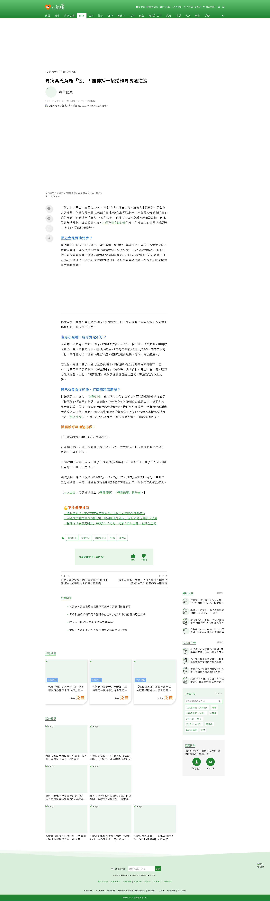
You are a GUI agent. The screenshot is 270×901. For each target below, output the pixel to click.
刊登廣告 (88, 891)
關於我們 (171, 891)
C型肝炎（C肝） (194, 724)
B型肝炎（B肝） (194, 718)
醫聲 (141, 15)
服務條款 (122, 890)
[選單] (223, 7)
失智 (132, 15)
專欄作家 (168, 881)
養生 (57, 15)
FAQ (97, 890)
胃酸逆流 (95, 396)
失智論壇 (69, 15)
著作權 (130, 890)
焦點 (47, 15)
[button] (223, 15)
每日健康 (105, 492)
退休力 (121, 15)
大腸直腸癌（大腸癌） (197, 707)
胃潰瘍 (209, 724)
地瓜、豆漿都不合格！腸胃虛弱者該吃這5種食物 (98, 630)
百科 (91, 15)
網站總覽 (182, 891)
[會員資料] (219, 7)
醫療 (81, 15)
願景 (199, 6)
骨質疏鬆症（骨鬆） (196, 713)
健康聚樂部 (116, 881)
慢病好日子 (155, 15)
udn (47, 71)
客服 (102, 890)
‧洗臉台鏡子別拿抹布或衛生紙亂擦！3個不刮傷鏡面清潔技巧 (104, 513)
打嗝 (105, 223)
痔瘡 (214, 707)
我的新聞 (210, 6)
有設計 (178, 6)
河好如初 (166, 6)
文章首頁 (157, 881)
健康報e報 (120, 868)
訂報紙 (162, 891)
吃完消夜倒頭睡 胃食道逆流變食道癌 (91, 622)
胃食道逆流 (118, 223)
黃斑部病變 (191, 729)
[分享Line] (48, 218)
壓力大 (66, 237)
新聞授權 (111, 891)
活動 (207, 15)
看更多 (220, 593)
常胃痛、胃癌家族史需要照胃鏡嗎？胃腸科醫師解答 (100, 606)
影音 (101, 15)
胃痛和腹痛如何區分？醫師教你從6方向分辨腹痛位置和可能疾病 (107, 614)
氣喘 (203, 729)
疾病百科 (138, 881)
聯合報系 (152, 891)
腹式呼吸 (76, 417)
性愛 (178, 15)
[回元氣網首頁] (57, 7)
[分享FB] (48, 208)
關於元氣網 (103, 881)
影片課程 (52, 680)
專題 (197, 15)
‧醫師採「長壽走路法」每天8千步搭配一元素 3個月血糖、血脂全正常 (110, 523)
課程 (110, 15)
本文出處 (70, 492)
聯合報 (141, 6)
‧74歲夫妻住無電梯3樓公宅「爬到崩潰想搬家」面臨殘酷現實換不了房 (110, 518)
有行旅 (189, 6)
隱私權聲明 (140, 890)
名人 (188, 15)
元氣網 (55, 71)
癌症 (169, 15)
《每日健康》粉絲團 (128, 492)
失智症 (213, 713)
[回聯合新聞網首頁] (48, 7)
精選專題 (127, 881)
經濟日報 (153, 6)
